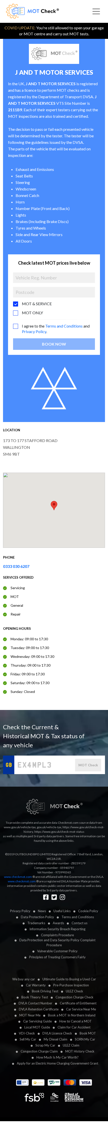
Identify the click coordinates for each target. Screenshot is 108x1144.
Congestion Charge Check (74, 997)
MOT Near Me (29, 1015)
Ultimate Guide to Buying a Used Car (69, 979)
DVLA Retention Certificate (39, 1009)
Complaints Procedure (57, 935)
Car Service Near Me (81, 1009)
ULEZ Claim (71, 1045)
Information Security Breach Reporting (57, 929)
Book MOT (88, 1033)
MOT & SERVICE (37, 303)
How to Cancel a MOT (75, 1021)
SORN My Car (85, 1039)
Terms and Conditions (64, 326)
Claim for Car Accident (74, 1027)
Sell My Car (28, 1039)
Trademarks (36, 923)
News (42, 911)
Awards (58, 923)
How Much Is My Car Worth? (57, 1057)
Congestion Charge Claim (39, 1051)
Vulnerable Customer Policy (57, 951)
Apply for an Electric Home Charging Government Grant (57, 1063)
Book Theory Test (34, 997)
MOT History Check (79, 1051)
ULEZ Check (74, 991)
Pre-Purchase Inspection (71, 985)
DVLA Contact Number (35, 1003)
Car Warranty (36, 985)
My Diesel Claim (55, 1039)
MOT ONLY (32, 312)
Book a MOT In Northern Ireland (71, 1015)
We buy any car (23, 979)
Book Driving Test (45, 991)
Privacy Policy (34, 331)
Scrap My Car (45, 1045)
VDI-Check (27, 1033)
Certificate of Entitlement (78, 1003)
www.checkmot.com (18, 877)
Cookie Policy (88, 911)
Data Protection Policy (37, 917)
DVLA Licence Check (57, 1033)
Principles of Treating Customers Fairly (57, 957)
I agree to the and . (56, 329)
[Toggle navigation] (96, 12)
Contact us (79, 923)
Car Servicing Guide (37, 1021)
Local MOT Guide (37, 1027)
